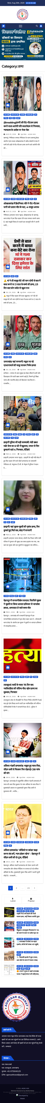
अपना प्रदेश (6, 114)
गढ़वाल (27, 761)
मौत (10, 118)
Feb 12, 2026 (11, 454)
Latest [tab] (12, 901)
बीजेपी (23, 968)
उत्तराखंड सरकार (29, 842)
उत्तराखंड (22, 114)
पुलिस (33, 434)
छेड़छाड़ (19, 434)
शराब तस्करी (6, 437)
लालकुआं (35, 676)
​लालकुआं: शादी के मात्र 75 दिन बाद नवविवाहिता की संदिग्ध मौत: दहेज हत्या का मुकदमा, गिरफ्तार (20, 688)
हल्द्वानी (18, 118)
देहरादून (11, 596)
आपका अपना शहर (15, 114)
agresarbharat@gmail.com (17, 1075)
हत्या (14, 118)
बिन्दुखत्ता (34, 925)
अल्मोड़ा (12, 353)
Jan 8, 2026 (10, 777)
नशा (35, 114)
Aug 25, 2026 (11, 134)
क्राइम (12, 276)
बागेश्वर (5, 357)
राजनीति (27, 968)
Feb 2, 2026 (10, 612)
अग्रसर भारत (25, 1088)
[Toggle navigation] (20, 26)
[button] (37, 26)
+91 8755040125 (14, 1071)
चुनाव (18, 968)
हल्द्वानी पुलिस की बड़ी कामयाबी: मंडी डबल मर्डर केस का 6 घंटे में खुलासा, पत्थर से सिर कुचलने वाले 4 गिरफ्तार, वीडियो (21, 446)
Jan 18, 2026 (11, 696)
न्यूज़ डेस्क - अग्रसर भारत (28, 134)
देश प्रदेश (36, 842)
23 (28, 888)
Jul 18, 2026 (11, 370)
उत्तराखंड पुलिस (29, 114)
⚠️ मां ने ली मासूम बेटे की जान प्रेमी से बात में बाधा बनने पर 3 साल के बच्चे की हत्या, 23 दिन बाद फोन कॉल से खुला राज (22, 284)
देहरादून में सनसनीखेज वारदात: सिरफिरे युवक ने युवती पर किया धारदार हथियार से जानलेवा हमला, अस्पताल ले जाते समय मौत (22, 604)
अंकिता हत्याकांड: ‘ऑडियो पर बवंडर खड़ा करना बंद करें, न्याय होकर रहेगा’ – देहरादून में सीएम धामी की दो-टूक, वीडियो (22, 854)
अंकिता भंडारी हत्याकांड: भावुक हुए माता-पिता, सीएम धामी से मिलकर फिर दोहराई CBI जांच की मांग (22, 769)
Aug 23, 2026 (11, 211)
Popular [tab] (31, 901)
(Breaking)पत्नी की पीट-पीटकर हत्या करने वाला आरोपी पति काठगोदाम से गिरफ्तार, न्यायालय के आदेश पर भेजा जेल (22, 126)
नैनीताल (6, 118)
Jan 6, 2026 (10, 862)
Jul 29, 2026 (11, 292)
